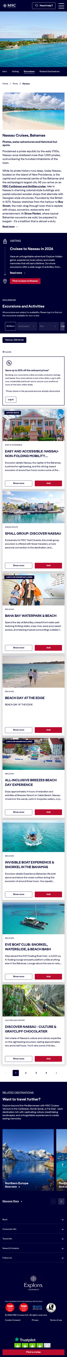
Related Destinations (50, 71)
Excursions (29, 71)
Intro (4, 71)
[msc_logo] (9, 5)
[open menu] (61, 5)
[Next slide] (61, 1201)
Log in (11, 400)
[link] (11, 1187)
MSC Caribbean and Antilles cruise (24, 186)
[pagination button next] (56, 1073)
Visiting (15, 71)
